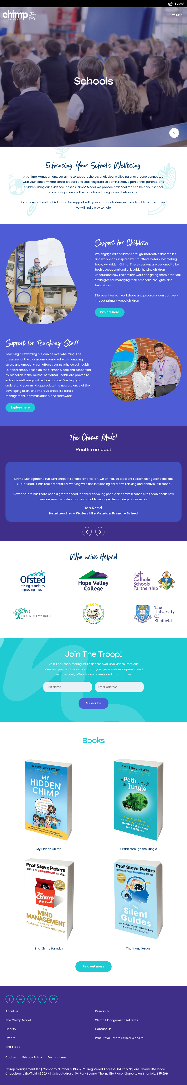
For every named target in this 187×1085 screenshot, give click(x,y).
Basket (179, 3)
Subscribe (93, 703)
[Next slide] (99, 531)
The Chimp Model (18, 1020)
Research (102, 1011)
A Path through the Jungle (138, 849)
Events (10, 1038)
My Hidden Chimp (48, 849)
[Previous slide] (87, 531)
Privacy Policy (32, 1057)
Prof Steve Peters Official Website (119, 1038)
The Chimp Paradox (49, 948)
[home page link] (19, 15)
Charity (10, 1029)
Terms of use (56, 1057)
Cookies (11, 1057)
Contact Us (103, 1029)
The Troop (12, 1047)
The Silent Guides (138, 948)
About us (11, 1011)
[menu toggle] (178, 15)
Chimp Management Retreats (116, 1020)
